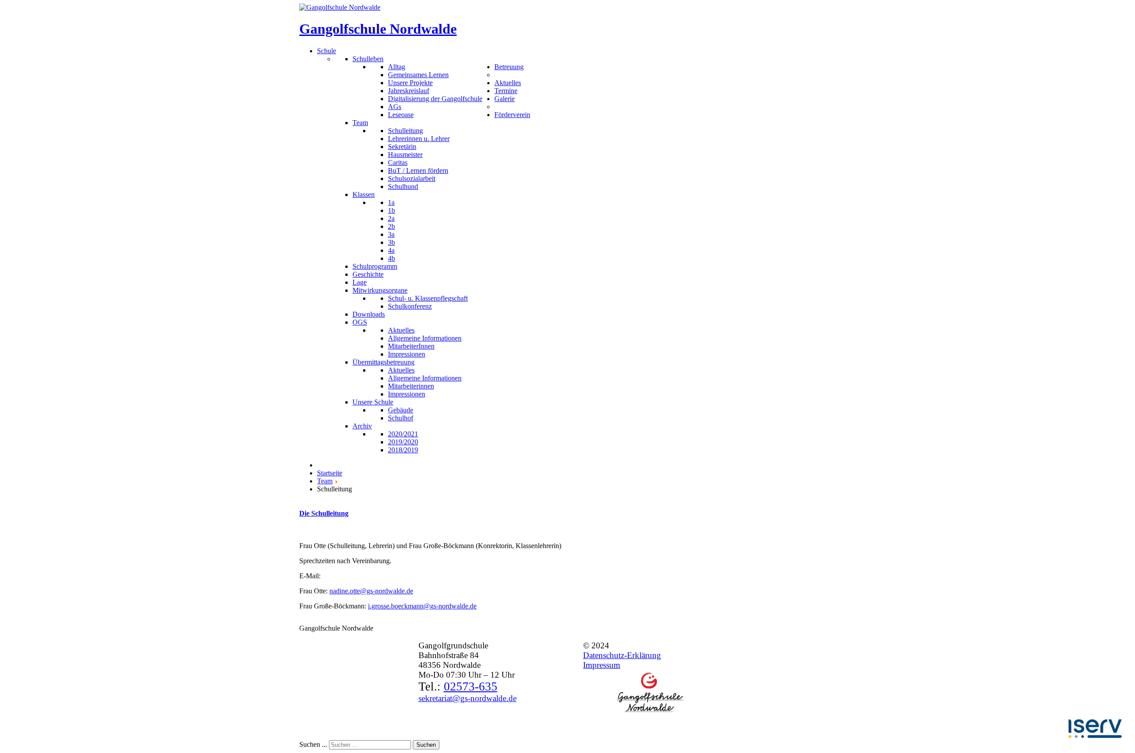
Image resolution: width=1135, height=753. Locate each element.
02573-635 (470, 686)
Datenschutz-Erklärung (622, 655)
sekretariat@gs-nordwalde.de (468, 698)
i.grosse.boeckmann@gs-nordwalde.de (422, 606)
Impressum (601, 665)
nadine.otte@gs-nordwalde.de (371, 591)
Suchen (426, 744)
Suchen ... (313, 744)
